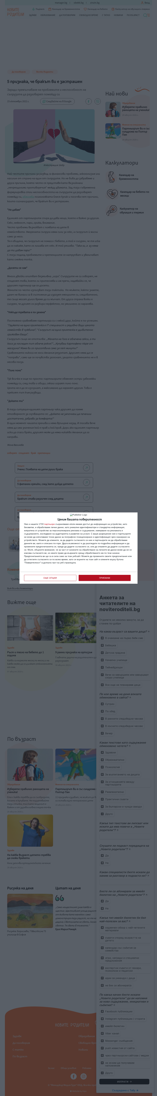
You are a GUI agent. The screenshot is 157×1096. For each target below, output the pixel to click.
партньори (49, 524)
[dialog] (78, 548)
